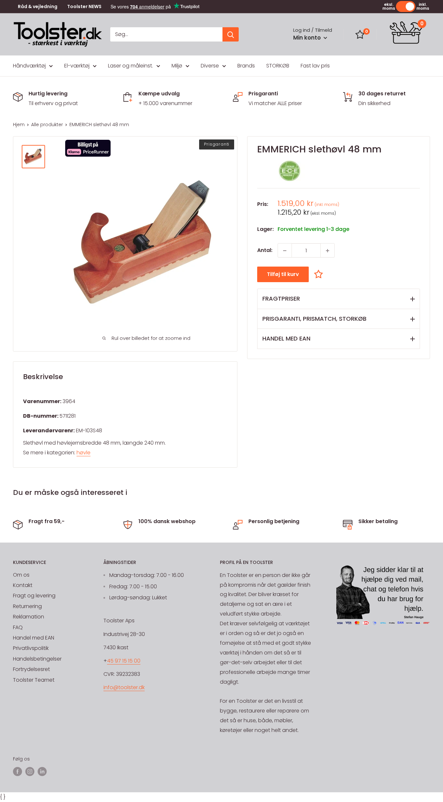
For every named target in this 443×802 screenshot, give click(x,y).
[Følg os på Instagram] (29, 771)
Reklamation (28, 616)
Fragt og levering (34, 595)
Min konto (307, 38)
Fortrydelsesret (31, 669)
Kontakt (22, 585)
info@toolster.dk (124, 687)
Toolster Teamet (33, 680)
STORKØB (277, 65)
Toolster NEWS (84, 6)
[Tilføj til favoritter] (320, 274)
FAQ (18, 627)
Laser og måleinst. (130, 65)
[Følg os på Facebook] (17, 771)
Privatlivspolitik (31, 648)
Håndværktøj (29, 65)
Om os (21, 575)
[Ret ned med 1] (285, 250)
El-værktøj (77, 65)
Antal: (264, 250)
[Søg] (230, 34)
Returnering (27, 606)
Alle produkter (47, 124)
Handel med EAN (33, 637)
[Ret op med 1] (327, 250)
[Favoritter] (360, 34)
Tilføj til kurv (283, 274)
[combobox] (166, 34)
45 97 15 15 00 (123, 660)
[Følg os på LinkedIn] (42, 771)
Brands (246, 65)
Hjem (19, 124)
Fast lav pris (315, 65)
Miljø (177, 65)
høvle (83, 452)
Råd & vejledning (37, 6)
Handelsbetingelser (37, 659)
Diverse (210, 65)
